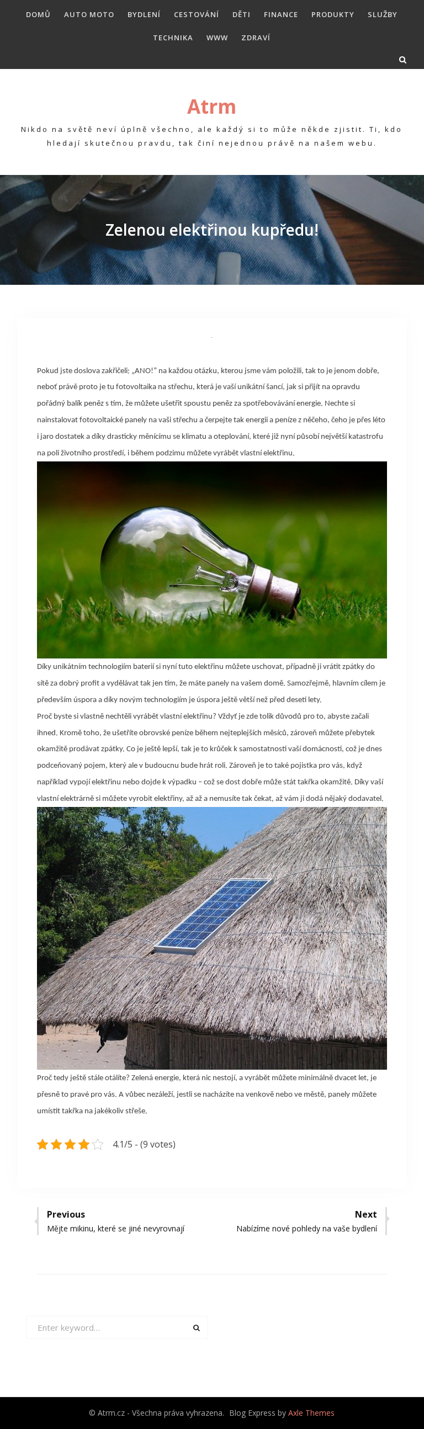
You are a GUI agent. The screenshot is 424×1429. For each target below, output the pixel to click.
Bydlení (144, 14)
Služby (383, 14)
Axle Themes (311, 1412)
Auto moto (89, 14)
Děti (241, 14)
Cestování (196, 14)
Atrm (211, 106)
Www (217, 38)
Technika (173, 38)
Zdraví (256, 38)
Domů (38, 14)
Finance (281, 14)
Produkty (332, 14)
